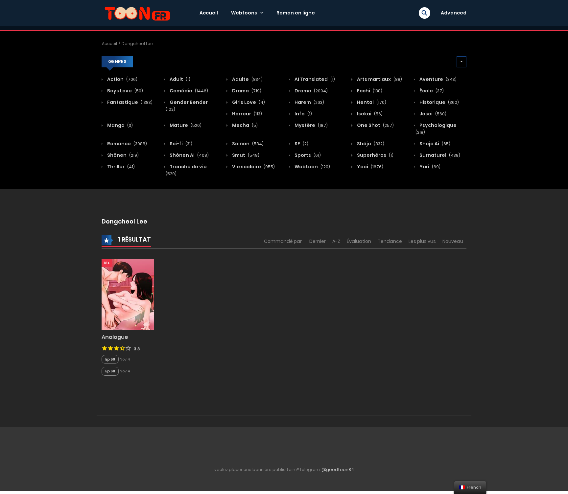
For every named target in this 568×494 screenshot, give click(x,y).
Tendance (390, 241)
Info (303, 113)
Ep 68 (110, 371)
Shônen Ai (189, 155)
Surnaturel (439, 155)
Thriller (120, 166)
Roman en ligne (295, 13)
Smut (245, 155)
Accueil (209, 13)
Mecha (244, 125)
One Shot (375, 125)
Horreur (246, 113)
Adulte (247, 79)
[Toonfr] (137, 12)
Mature (185, 125)
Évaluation (359, 241)
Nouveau (452, 241)
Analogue (115, 337)
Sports (307, 155)
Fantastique (129, 102)
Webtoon (312, 166)
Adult (179, 79)
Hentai (371, 102)
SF (301, 143)
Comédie (188, 90)
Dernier (317, 241)
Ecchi (369, 90)
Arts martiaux (379, 79)
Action (121, 79)
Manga (119, 125)
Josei (432, 113)
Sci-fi (180, 143)
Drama (246, 90)
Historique (438, 102)
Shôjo (370, 143)
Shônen (122, 155)
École (431, 90)
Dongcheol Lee (137, 43)
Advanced (453, 13)
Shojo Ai (434, 143)
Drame (311, 90)
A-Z (336, 241)
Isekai (369, 113)
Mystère (311, 125)
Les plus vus (422, 241)
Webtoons (244, 13)
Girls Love (248, 102)
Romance (126, 143)
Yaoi (369, 166)
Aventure (437, 79)
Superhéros (374, 155)
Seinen (247, 143)
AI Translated (314, 79)
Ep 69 (110, 359)
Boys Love (124, 90)
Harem (309, 102)
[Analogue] (128, 294)
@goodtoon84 (337, 469)
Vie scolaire (253, 166)
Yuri (429, 166)
